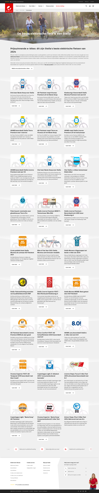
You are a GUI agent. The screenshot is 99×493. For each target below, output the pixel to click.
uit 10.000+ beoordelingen (18, 1)
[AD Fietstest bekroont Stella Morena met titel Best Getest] (76, 282)
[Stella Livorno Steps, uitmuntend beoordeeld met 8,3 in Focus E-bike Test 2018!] (76, 364)
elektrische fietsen (15, 56)
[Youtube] (83, 491)
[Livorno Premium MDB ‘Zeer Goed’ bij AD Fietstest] (22, 323)
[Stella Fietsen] (9, 8)
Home (17, 10)
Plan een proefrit (48, 64)
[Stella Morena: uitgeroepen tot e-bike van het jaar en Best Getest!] (76, 241)
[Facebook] (78, 491)
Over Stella (22, 10)
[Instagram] (85, 491)
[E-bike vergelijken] (90, 6)
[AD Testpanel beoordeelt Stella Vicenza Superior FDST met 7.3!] (22, 364)
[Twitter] (80, 491)
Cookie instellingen (43, 491)
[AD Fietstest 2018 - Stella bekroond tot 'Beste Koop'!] (22, 407)
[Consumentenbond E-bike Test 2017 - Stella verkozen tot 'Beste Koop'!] (49, 407)
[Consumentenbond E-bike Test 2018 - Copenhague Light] (49, 364)
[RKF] (22, 282)
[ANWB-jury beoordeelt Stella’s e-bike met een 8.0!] (76, 323)
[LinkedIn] (88, 491)
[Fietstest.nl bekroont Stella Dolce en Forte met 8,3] (49, 323)
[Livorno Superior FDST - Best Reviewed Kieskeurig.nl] (49, 282)
